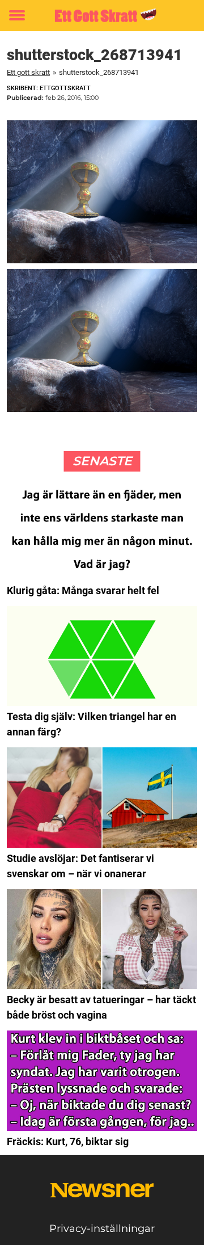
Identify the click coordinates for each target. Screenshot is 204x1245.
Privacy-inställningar (102, 1228)
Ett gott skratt (28, 72)
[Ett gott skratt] (102, 16)
